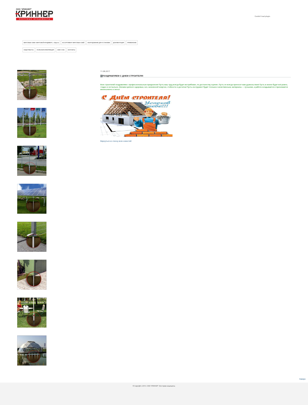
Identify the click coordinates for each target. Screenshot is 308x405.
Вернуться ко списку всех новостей (116, 141)
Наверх (302, 379)
